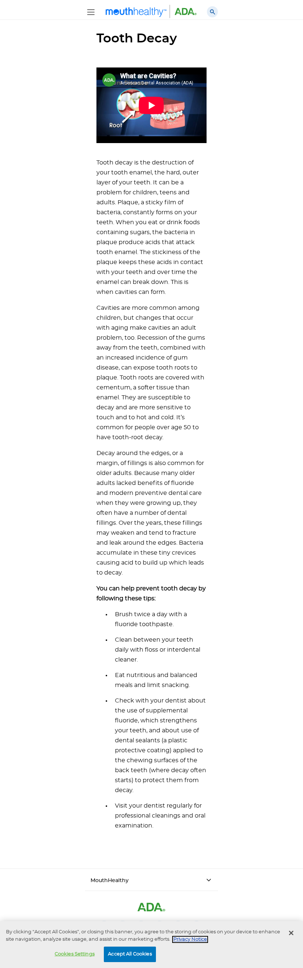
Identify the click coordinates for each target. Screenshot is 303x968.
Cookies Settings (75, 954)
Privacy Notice (190, 939)
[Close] (291, 933)
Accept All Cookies (130, 954)
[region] (151, 944)
